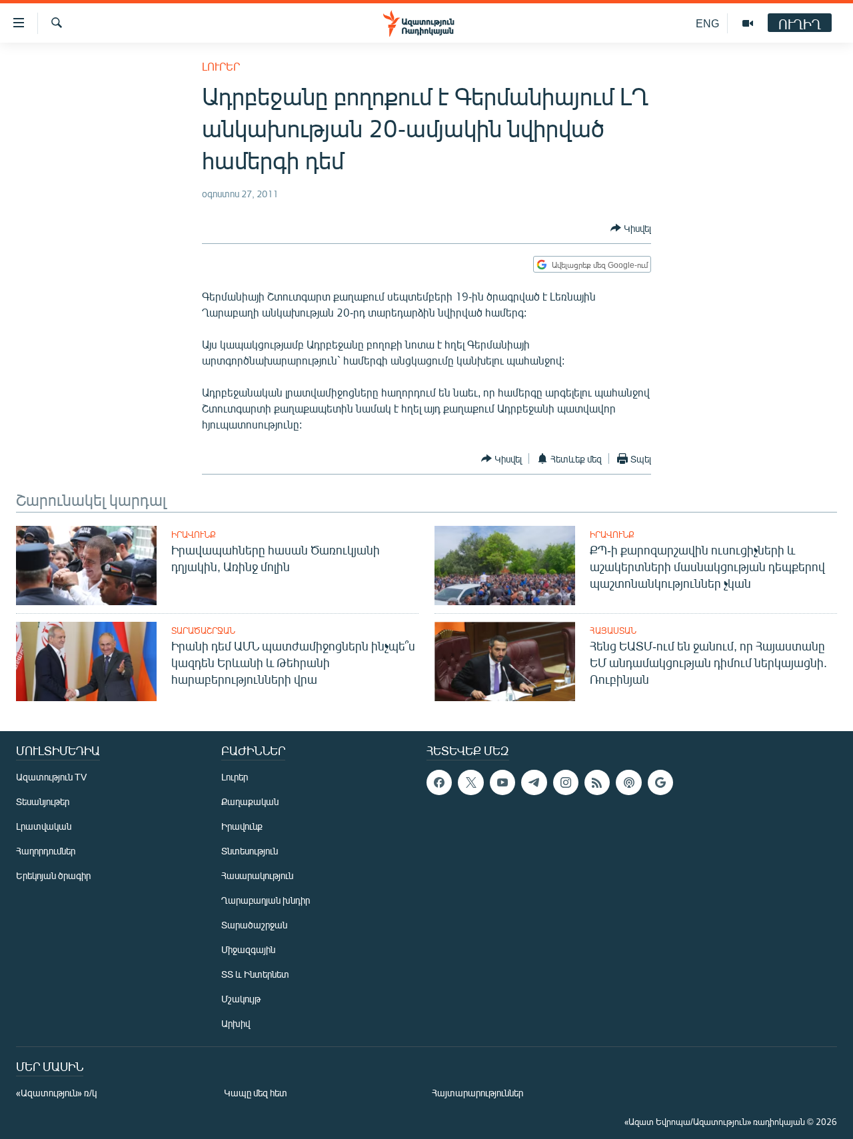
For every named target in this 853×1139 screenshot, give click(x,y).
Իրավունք (193, 534)
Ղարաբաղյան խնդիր (265, 900)
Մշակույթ (241, 998)
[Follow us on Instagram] (565, 782)
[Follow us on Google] (660, 782)
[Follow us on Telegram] (533, 782)
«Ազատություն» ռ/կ (56, 1092)
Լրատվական (43, 826)
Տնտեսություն (249, 850)
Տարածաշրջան (203, 630)
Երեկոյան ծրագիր (53, 875)
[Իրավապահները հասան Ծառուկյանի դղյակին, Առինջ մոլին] (86, 565)
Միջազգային (248, 949)
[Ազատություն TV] (748, 23)
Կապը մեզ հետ (255, 1092)
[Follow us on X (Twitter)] (470, 782)
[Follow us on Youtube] (502, 782)
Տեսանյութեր (42, 801)
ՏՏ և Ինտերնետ (255, 974)
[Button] (630, 228)
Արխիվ (235, 1023)
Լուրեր (221, 66)
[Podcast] (628, 782)
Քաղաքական (250, 801)
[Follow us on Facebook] (439, 782)
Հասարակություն (257, 875)
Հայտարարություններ (477, 1092)
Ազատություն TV (51, 776)
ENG (707, 23)
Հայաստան (613, 630)
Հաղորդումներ (45, 850)
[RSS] (597, 782)
